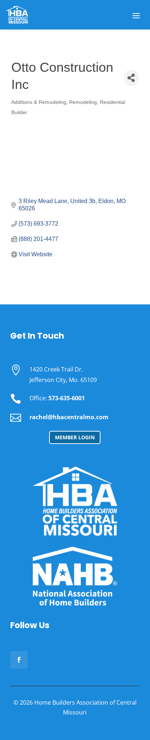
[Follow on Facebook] (19, 660)
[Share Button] (131, 78)
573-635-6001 (66, 398)
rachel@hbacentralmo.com (68, 417)
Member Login (75, 437)
